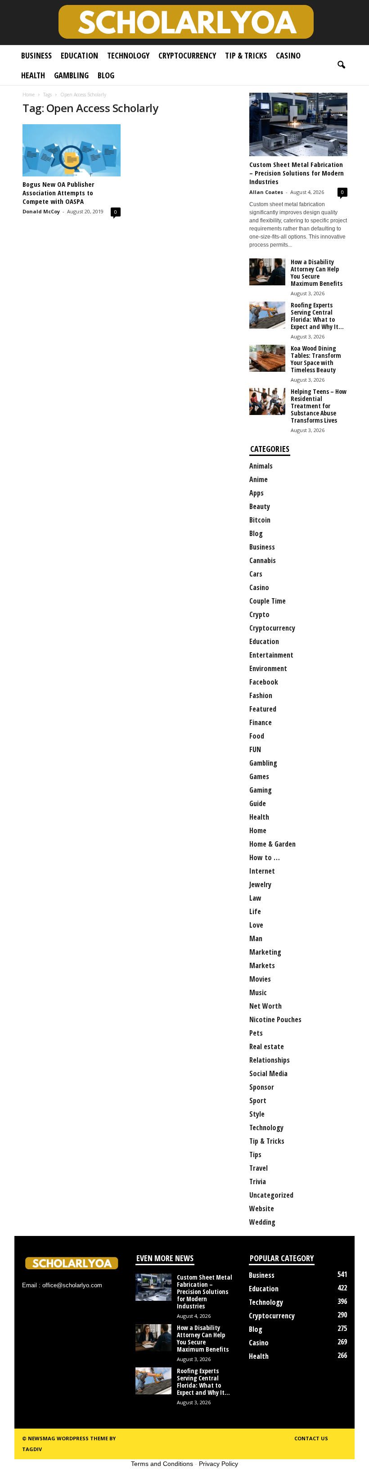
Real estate (266, 1046)
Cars (255, 574)
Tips (255, 1154)
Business (36, 55)
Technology (128, 55)
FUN (255, 749)
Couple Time (267, 601)
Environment (268, 668)
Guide (257, 803)
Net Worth (265, 1006)
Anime (258, 479)
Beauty (259, 506)
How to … (264, 857)
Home (28, 94)
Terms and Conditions (162, 1463)
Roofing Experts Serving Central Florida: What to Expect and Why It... (317, 316)
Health (33, 75)
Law (255, 898)
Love (256, 925)
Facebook (263, 682)
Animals (261, 466)
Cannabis (262, 560)
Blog (106, 75)
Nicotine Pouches (275, 1019)
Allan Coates (266, 192)
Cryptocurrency (187, 55)
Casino (288, 55)
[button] (341, 65)
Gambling (71, 75)
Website (261, 1208)
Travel (258, 1168)
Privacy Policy (218, 1463)
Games (259, 776)
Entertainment (271, 655)
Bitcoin (259, 520)
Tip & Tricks (246, 55)
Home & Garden (272, 844)
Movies (260, 979)
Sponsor (261, 1087)
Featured (262, 709)
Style (257, 1114)
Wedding (262, 1222)
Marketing (265, 952)
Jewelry (260, 884)
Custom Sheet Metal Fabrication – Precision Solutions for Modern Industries (296, 173)
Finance (260, 722)
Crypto (259, 614)
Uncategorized (271, 1195)
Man (255, 938)
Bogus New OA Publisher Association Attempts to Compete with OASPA (58, 193)
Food (256, 736)
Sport (257, 1100)
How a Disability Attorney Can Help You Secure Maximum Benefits (316, 272)
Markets (262, 965)
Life (255, 911)
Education (79, 55)
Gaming (260, 790)
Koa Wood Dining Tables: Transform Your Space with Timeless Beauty (316, 359)
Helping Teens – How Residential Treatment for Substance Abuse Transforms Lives (318, 405)
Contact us (311, 1438)
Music (258, 992)
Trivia (257, 1181)
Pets (256, 1033)
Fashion (260, 695)
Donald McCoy (41, 211)
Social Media (268, 1073)
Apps (256, 493)
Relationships (269, 1060)
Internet (262, 871)
